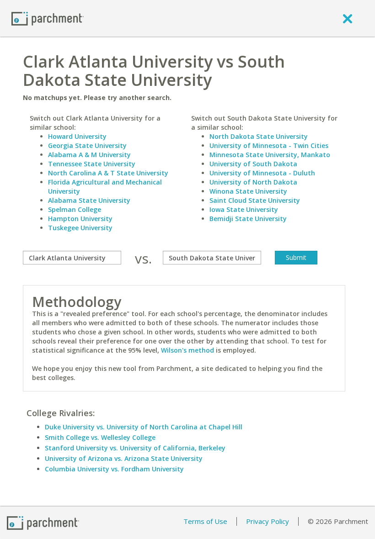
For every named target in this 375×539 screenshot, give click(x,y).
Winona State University (248, 191)
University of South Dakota (253, 163)
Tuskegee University (80, 227)
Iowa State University (243, 209)
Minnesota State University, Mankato (269, 154)
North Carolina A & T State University (108, 173)
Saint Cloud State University (254, 200)
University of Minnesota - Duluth (262, 173)
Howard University (77, 136)
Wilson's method (187, 350)
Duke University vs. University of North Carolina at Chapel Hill (143, 427)
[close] (347, 18)
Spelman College (74, 209)
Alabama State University (89, 200)
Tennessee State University (91, 163)
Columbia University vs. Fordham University (114, 469)
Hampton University (80, 218)
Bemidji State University (248, 218)
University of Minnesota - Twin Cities (268, 145)
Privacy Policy (267, 521)
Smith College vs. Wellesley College (100, 437)
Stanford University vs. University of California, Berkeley (135, 448)
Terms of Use (205, 521)
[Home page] (47, 18)
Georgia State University (87, 145)
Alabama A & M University (89, 154)
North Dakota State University (258, 136)
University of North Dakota (253, 182)
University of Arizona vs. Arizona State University (124, 458)
